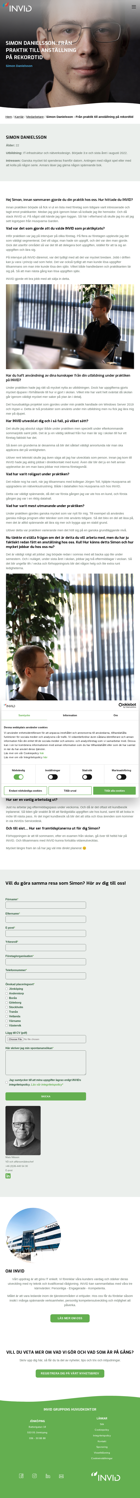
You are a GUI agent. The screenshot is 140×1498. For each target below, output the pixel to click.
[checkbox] (45, 1007)
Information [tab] (70, 715)
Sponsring (102, 1447)
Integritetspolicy (102, 1435)
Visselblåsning (102, 1452)
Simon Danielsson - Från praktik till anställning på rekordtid (89, 117)
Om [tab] (116, 715)
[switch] (53, 777)
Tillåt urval (70, 790)
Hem (8, 117)
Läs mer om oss (70, 1318)
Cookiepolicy (102, 1429)
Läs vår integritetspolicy (46, 1084)
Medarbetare (35, 117)
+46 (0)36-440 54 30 (16, 1166)
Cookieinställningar (102, 1458)
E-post (8, 1170)
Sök (102, 1424)
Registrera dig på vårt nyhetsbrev (70, 1373)
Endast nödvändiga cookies (25, 790)
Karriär (19, 117)
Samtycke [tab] (24, 715)
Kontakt (102, 1441)
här (42, 753)
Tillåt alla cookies (114, 790)
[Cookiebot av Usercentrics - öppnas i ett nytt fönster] (121, 705)
